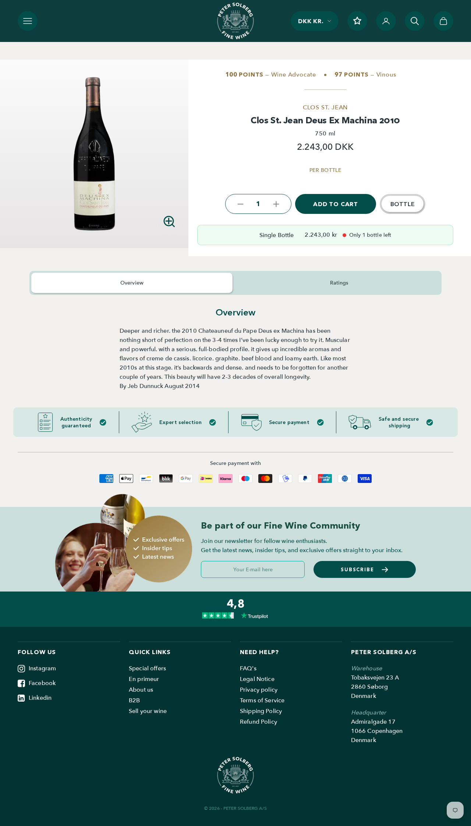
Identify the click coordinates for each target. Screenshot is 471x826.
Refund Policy (258, 722)
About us (141, 690)
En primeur (144, 679)
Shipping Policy (261, 711)
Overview (132, 282)
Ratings (339, 282)
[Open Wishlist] (357, 21)
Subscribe (358, 569)
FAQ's (248, 668)
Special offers (147, 668)
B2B (134, 700)
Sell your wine (148, 711)
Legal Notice (257, 679)
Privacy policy (258, 690)
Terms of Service (262, 700)
